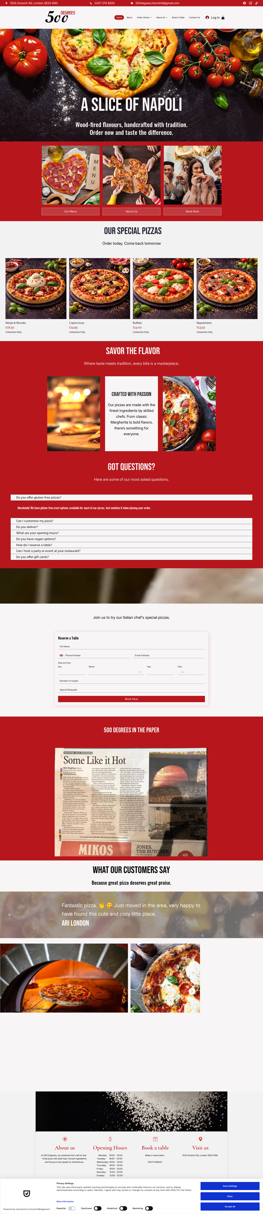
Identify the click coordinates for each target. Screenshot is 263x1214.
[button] (223, 17)
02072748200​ (155, 1162)
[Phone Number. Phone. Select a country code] (62, 655)
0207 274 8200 (105, 3)
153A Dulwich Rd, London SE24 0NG (200, 1155)
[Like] (6, 3)
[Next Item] (192, 991)
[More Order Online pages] (151, 17)
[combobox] (116, 672)
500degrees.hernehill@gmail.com (157, 3)
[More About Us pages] (166, 17)
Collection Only (13, 332)
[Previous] (10, 915)
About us (65, 1147)
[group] (131, 296)
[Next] (253, 915)
